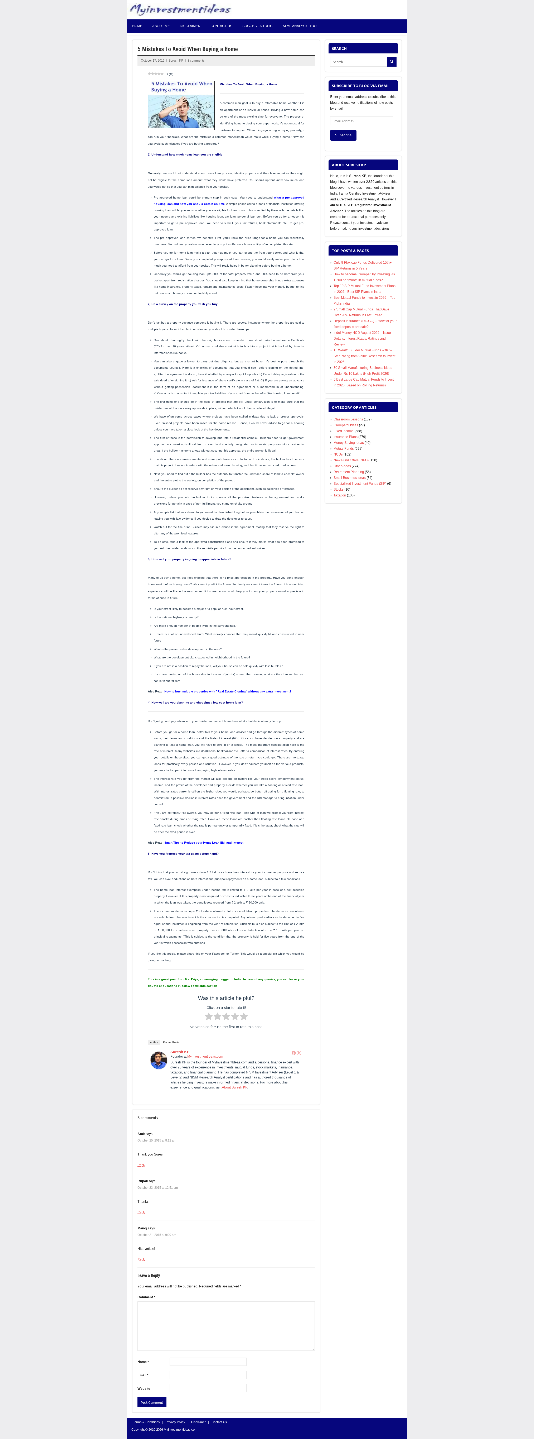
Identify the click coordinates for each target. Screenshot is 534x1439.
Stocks (339, 489)
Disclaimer (190, 26)
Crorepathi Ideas (346, 425)
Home (137, 26)
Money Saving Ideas (349, 442)
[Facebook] (293, 1052)
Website (143, 1388)
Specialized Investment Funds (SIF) (360, 483)
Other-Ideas (342, 466)
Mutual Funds (344, 448)
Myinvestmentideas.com (205, 1056)
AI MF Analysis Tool (300, 26)
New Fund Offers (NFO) (351, 460)
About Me (161, 26)
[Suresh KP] (158, 1068)
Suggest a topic (257, 26)
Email (142, 1375)
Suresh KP (176, 60)
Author (154, 1042)
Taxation (340, 495)
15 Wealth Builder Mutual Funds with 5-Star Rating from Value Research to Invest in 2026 (364, 356)
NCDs (338, 454)
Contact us (221, 26)
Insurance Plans (346, 437)
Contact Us (219, 1422)
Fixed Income (344, 431)
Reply (141, 1165)
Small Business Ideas (350, 478)
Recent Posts (171, 1042)
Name (143, 1362)
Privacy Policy (175, 1422)
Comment (146, 1297)
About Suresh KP (234, 1087)
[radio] (209, 1017)
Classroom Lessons (348, 419)
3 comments (196, 60)
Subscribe (343, 135)
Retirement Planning (349, 472)
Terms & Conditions (146, 1422)
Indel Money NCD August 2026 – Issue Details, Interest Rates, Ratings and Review (362, 338)
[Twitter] (299, 1052)
